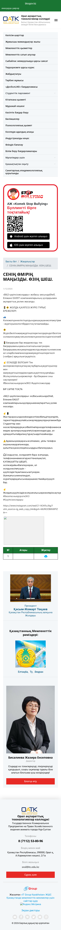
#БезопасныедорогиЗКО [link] (16, 496)
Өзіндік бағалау (14, 144)
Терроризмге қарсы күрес (19, 67)
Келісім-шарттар (14, 35)
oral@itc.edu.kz (30, 866)
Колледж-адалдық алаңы (19, 131)
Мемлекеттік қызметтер (18, 48)
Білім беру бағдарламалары (21, 151)
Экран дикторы (30, 910)
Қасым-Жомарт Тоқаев (30, 609)
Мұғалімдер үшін (15, 157)
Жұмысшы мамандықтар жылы (22, 41)
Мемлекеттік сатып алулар (20, 54)
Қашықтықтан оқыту (16, 163)
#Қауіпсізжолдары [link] (13, 499)
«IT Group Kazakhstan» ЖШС (36, 894)
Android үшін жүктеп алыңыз (30, 236)
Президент (31, 605)
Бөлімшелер (12, 118)
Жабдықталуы (13, 73)
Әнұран (39, 671)
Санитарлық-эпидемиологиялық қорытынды (23, 172)
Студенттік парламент (17, 93)
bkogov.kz (30, 3)
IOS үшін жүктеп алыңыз (28, 245)
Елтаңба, (23, 671)
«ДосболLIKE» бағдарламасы (21, 86)
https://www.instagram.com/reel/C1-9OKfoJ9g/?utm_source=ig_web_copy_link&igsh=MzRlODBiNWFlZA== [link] (30, 509)
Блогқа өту (30, 781)
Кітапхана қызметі (15, 99)
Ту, (31, 671)
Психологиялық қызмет (18, 125)
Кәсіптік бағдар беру (16, 112)
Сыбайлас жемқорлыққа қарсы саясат (26, 60)
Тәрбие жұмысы (14, 80)
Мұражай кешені (14, 106)
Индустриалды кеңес (17, 138)
